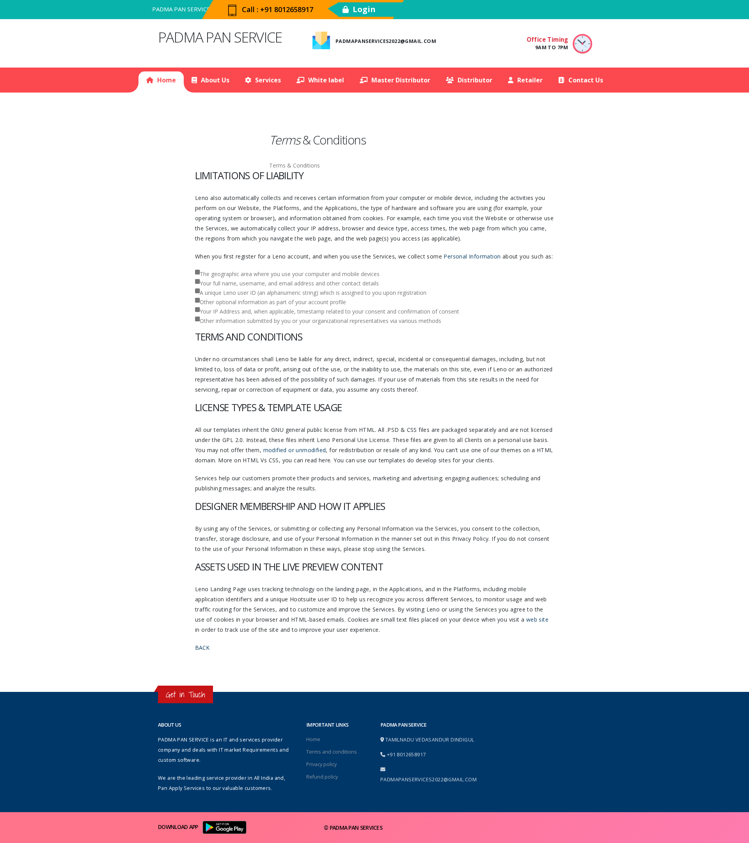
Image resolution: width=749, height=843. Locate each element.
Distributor (475, 80)
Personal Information (472, 256)
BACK (202, 647)
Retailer (530, 80)
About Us (215, 80)
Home (166, 80)
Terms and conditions (331, 752)
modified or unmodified (294, 450)
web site (537, 619)
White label (326, 80)
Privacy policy (321, 764)
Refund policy (322, 776)
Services (268, 80)
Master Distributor (400, 80)
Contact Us (585, 80)
